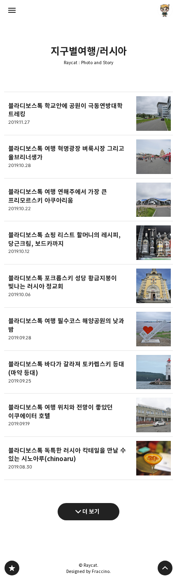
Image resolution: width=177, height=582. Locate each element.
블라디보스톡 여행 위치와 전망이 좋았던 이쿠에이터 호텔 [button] (88, 415)
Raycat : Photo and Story (88, 62)
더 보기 (91, 511)
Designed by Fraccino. (88, 571)
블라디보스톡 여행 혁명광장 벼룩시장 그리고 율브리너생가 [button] (88, 157)
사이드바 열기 (12, 10)
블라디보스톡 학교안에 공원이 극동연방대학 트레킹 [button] (88, 113)
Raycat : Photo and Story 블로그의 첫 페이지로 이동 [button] (88, 10)
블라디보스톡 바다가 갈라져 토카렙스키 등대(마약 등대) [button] (88, 372)
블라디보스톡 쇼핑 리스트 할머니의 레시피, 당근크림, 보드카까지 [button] (88, 242)
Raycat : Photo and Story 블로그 (12, 568)
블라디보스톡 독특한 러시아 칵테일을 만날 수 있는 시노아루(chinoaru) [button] (88, 458)
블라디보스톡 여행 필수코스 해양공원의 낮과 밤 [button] (88, 329)
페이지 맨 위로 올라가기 (165, 568)
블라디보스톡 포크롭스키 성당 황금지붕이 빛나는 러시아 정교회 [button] (88, 286)
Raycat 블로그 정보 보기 (165, 10)
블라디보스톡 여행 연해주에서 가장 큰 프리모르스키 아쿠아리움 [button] (88, 200)
